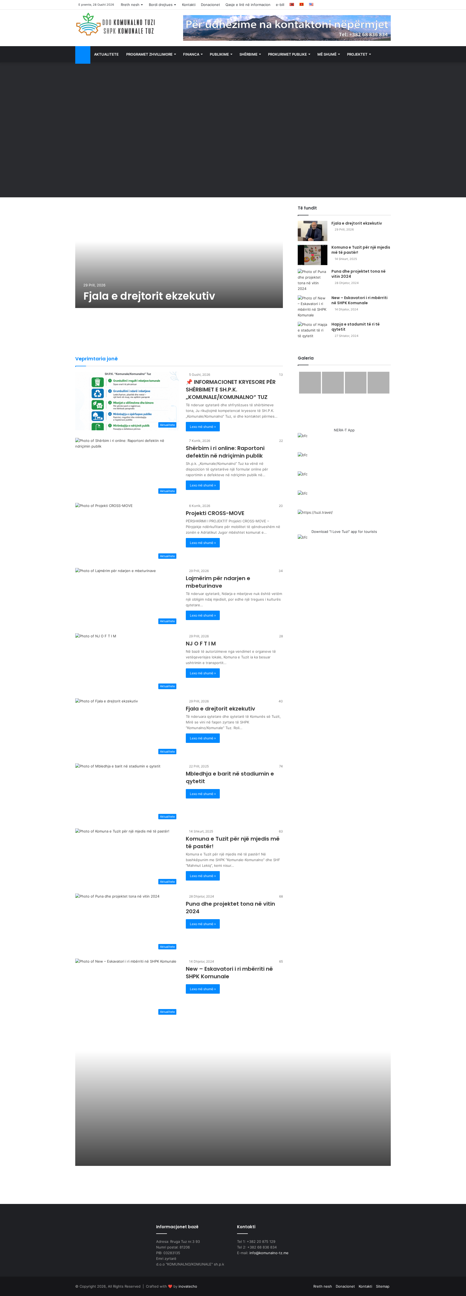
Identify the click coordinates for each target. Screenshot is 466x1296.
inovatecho (188, 1286)
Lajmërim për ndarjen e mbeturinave (218, 582)
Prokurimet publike (287, 54)
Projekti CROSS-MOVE (215, 513)
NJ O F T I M (201, 643)
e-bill (280, 4)
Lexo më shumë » (203, 427)
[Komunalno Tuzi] (115, 24)
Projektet (357, 54)
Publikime (219, 54)
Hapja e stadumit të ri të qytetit (355, 327)
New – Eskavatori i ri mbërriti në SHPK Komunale (359, 300)
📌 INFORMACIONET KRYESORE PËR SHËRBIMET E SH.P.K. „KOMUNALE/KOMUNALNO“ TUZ (231, 389)
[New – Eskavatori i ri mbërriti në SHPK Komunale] (312, 306)
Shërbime (248, 54)
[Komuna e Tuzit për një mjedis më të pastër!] (312, 255)
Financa (191, 54)
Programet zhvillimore (149, 54)
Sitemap (382, 1286)
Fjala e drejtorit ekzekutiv (149, 296)
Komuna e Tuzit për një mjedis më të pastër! (360, 250)
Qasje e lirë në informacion (247, 4)
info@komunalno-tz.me (269, 1253)
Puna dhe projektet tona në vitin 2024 (358, 274)
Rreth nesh (130, 4)
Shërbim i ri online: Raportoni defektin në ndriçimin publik (225, 451)
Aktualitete (106, 54)
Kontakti (189, 4)
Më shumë (327, 54)
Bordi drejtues (161, 4)
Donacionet (210, 4)
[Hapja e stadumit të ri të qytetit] (312, 332)
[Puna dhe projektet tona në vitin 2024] (312, 280)
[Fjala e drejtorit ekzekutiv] (179, 256)
